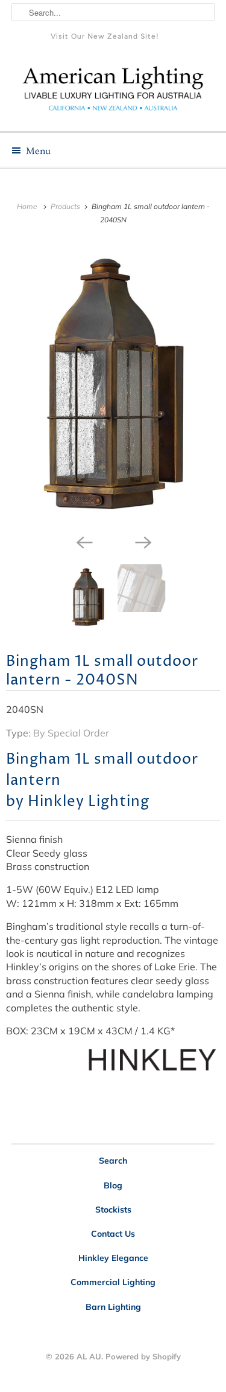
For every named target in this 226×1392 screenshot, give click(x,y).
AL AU (89, 1356)
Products (66, 206)
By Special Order (71, 733)
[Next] (143, 541)
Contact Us (113, 1233)
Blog (113, 1185)
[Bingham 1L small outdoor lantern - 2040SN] (113, 385)
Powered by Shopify (143, 1356)
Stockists (113, 1209)
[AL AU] (112, 92)
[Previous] (84, 541)
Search (113, 1160)
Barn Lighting (113, 1306)
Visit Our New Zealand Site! (105, 36)
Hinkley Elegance (113, 1257)
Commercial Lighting (113, 1282)
